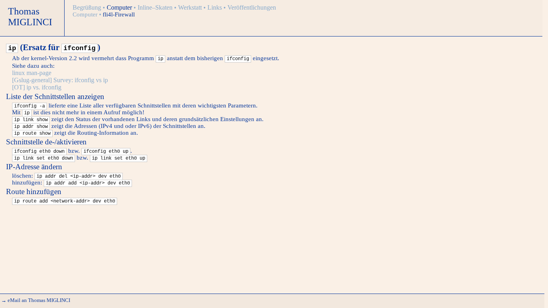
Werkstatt (190, 7)
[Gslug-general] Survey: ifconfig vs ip (60, 80)
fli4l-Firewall (119, 14)
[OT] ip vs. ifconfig (36, 87)
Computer (120, 7)
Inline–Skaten (156, 7)
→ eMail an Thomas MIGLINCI (35, 300)
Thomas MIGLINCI (30, 16)
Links (215, 7)
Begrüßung (88, 7)
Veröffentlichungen (251, 7)
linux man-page (31, 72)
